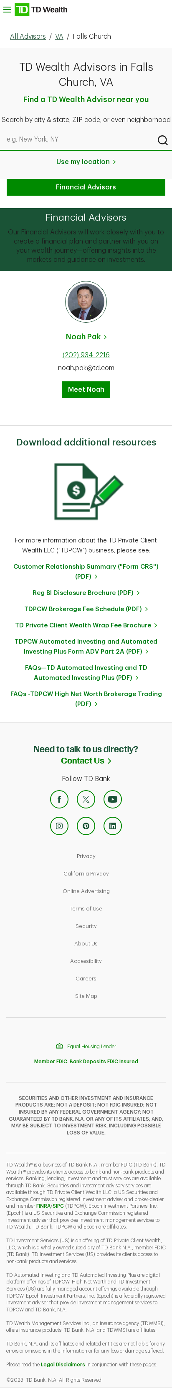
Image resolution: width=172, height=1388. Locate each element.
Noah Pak (83, 337)
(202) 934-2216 (86, 355)
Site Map (114, 996)
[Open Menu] (35, 9)
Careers (115, 978)
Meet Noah (86, 389)
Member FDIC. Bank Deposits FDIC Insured (86, 1061)
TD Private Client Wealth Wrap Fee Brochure (83, 625)
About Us (114, 943)
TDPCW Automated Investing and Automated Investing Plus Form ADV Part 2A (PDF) (86, 647)
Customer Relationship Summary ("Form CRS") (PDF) (86, 572)
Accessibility (114, 961)
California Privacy (114, 873)
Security (115, 926)
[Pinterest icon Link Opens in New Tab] (86, 826)
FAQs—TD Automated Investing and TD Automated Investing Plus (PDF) (86, 673)
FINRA (43, 1206)
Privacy (115, 856)
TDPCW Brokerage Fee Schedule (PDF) (83, 609)
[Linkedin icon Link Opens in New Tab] (113, 826)
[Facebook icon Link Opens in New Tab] (59, 799)
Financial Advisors (86, 187)
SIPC (58, 1206)
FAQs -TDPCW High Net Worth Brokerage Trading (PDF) (86, 699)
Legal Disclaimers (63, 1364)
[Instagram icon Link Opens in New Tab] (59, 826)
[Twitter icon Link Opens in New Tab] (86, 799)
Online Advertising (115, 891)
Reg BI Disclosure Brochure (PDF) (83, 593)
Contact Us (116, 760)
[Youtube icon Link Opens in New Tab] (113, 799)
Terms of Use (114, 908)
